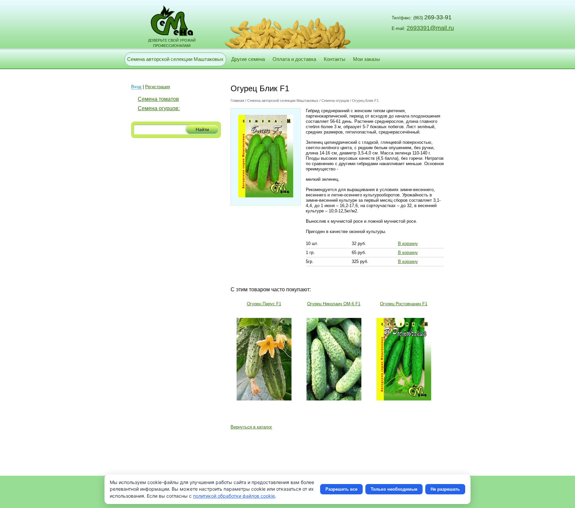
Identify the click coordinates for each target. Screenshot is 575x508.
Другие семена (248, 59)
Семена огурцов (335, 101)
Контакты (334, 59)
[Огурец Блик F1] (265, 195)
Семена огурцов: (159, 108)
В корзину (408, 243)
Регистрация (157, 86)
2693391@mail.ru (430, 28)
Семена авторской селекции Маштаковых (175, 59)
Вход (136, 86)
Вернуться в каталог (251, 426)
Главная (237, 101)
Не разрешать (445, 489)
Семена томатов (158, 99)
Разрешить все (341, 489)
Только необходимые (394, 489)
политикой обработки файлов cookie (234, 496)
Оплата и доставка (294, 59)
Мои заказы (366, 59)
